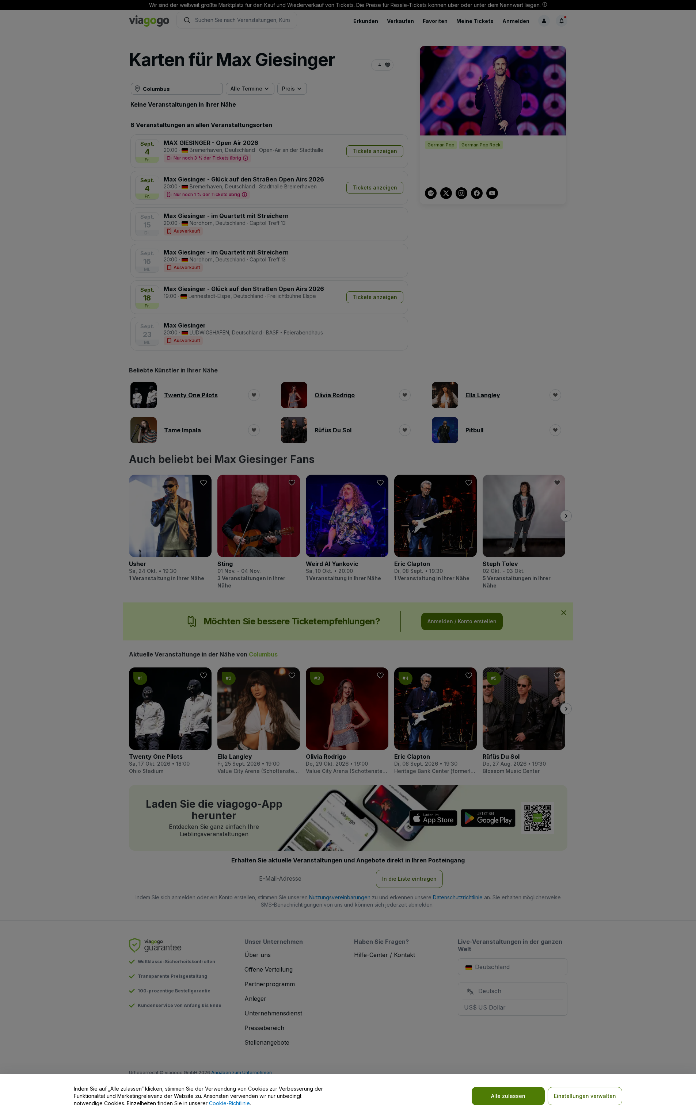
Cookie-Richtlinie (229, 1103)
